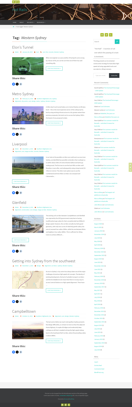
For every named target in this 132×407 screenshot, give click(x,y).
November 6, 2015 (27, 207)
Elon (47, 52)
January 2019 (98, 283)
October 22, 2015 (27, 316)
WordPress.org (99, 372)
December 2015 (99, 311)
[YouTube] (13, 1)
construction (25, 210)
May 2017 (97, 290)
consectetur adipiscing (65, 395)
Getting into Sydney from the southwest (43, 260)
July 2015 (97, 329)
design (34, 101)
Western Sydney (59, 52)
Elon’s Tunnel (22, 47)
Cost (37, 52)
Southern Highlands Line (44, 99)
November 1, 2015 (27, 266)
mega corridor (29, 151)
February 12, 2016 (27, 99)
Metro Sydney (23, 93)
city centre (25, 101)
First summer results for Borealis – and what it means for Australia (106, 123)
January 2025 (98, 231)
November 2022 (99, 266)
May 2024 (97, 241)
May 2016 (97, 301)
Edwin (17, 52)
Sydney (54, 99)
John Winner (98, 205)
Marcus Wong (98, 117)
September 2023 (99, 255)
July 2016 (97, 297)
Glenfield (19, 202)
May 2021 (97, 273)
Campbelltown (24, 311)
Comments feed (99, 369)
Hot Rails (19, 9)
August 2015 (98, 325)
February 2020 (98, 276)
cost (44, 52)
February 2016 (98, 308)
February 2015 (98, 336)
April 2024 (97, 245)
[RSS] (18, 1)
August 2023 (98, 259)
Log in (96, 362)
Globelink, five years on (107, 113)
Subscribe (114, 75)
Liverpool (19, 144)
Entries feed (98, 365)
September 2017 (99, 287)
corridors (54, 266)
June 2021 (97, 269)
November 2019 (99, 280)
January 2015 (98, 339)
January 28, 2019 (27, 52)
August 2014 (98, 346)
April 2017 (97, 294)
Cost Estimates (105, 106)
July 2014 (97, 350)
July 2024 (97, 238)
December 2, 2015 (27, 149)
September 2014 (99, 343)
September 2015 (99, 322)
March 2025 (97, 227)
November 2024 (99, 234)
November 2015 (99, 315)
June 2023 (97, 262)
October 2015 (98, 318)
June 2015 (97, 332)
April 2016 (97, 304)
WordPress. (71, 399)
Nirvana (66, 399)
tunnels (51, 52)
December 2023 (99, 252)
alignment (18, 101)
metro (38, 101)
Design (39, 266)
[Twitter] (15, 1)
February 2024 (98, 248)
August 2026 (98, 224)
